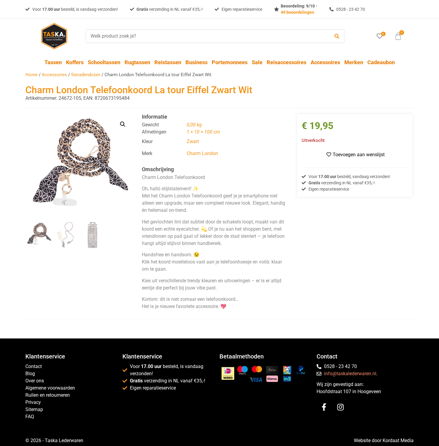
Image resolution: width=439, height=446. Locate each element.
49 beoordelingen (297, 12)
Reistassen (167, 62)
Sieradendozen (85, 74)
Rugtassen (137, 62)
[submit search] (337, 36)
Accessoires (325, 62)
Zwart (193, 141)
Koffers (75, 62)
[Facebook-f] (324, 407)
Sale (257, 62)
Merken (353, 62)
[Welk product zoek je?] (206, 36)
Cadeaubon (381, 62)
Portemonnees (230, 62)
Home (31, 74)
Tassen (53, 62)
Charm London (202, 153)
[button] (122, 124)
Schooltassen (104, 62)
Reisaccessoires (286, 62)
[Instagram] (340, 407)
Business (196, 62)
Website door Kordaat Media (384, 440)
